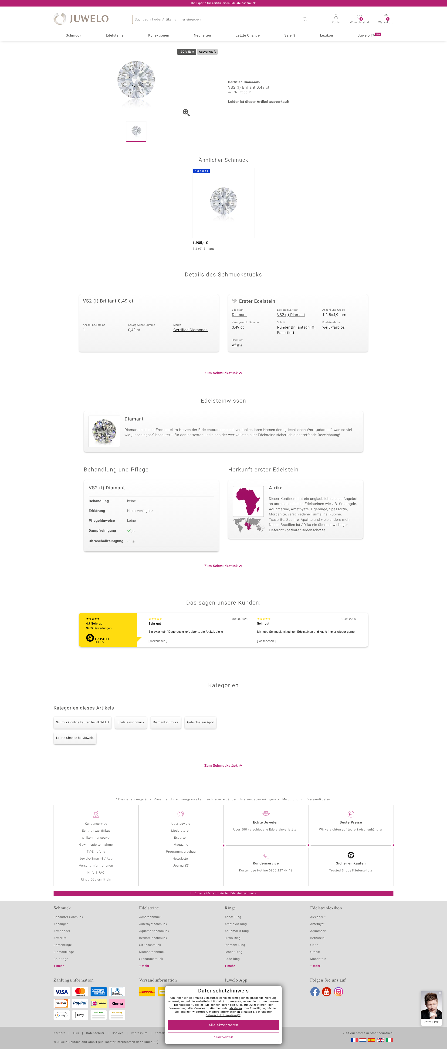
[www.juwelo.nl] (362, 1040)
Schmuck (73, 35)
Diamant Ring (235, 945)
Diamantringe (64, 952)
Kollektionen (158, 35)
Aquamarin (318, 931)
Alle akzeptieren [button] (223, 1025)
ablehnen (236, 1008)
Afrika (237, 345)
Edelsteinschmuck (131, 722)
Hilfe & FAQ (96, 873)
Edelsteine (115, 35)
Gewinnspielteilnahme (96, 845)
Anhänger (61, 924)
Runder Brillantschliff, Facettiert (296, 330)
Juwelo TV (369, 35)
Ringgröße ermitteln (96, 880)
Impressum (139, 1033)
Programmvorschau (181, 852)
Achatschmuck (150, 917)
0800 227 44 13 (281, 870)
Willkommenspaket (95, 838)
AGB (75, 1033)
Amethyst (317, 924)
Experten (181, 838)
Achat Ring (233, 917)
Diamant (239, 315)
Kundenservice (96, 824)
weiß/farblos (333, 327)
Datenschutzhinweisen (221, 1015)
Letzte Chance (248, 35)
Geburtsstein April (200, 722)
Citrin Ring (233, 938)
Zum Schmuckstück (221, 373)
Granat (315, 952)
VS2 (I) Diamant (291, 315)
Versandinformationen (96, 866)
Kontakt (160, 1033)
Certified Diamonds (190, 330)
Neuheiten (202, 35)
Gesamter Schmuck (68, 917)
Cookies (118, 1033)
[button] (336, 19)
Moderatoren (181, 831)
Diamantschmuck (166, 722)
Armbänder (62, 931)
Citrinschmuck (150, 945)
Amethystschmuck (153, 924)
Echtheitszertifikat (96, 831)
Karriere (59, 1033)
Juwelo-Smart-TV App (96, 859)
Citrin (314, 945)
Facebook (315, 991)
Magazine (180, 845)
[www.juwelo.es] (371, 1040)
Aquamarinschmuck (154, 931)
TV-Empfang (96, 852)
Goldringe (61, 959)
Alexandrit (318, 917)
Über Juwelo (180, 824)
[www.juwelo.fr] (354, 1040)
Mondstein (318, 959)
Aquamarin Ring (237, 931)
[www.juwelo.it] (389, 1040)
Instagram (338, 991)
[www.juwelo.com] (380, 1040)
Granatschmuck (151, 959)
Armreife (60, 938)
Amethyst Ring (236, 924)
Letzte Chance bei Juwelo (75, 738)
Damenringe (63, 945)
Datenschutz (95, 1033)
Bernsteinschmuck (153, 938)
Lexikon (326, 35)
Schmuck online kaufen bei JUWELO (82, 722)
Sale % (289, 35)
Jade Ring (232, 959)
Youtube (326, 991)
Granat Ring (234, 952)
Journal (179, 866)
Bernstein (317, 938)
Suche (305, 19)
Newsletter (181, 859)
